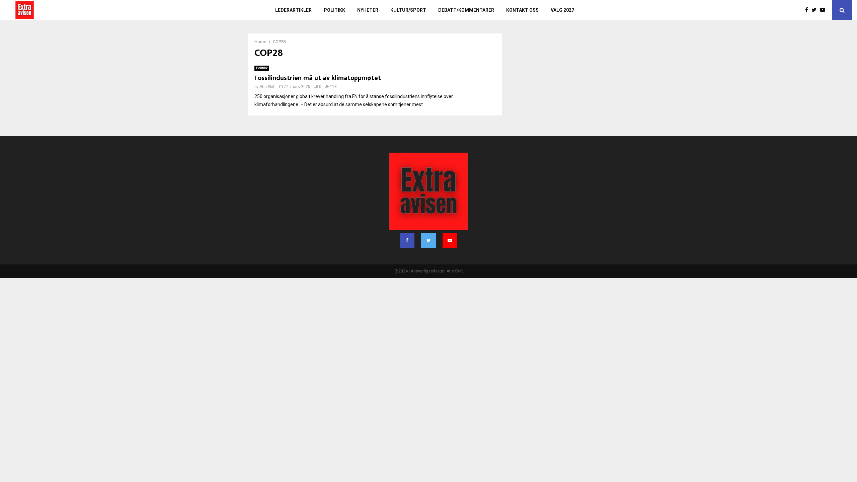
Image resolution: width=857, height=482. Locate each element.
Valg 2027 (562, 10)
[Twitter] (815, 10)
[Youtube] (824, 10)
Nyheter (367, 10)
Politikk (334, 10)
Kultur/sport (408, 10)
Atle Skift (267, 86)
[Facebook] (808, 10)
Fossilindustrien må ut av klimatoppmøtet (317, 78)
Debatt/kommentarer (466, 10)
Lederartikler (293, 10)
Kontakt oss (522, 10)
